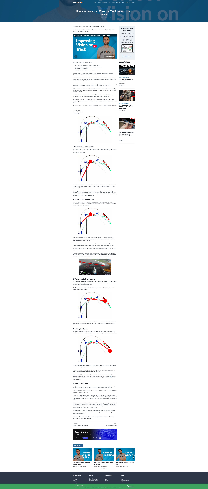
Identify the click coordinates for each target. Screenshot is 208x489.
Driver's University (104, 8)
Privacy (122, 479)
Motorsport (104, 2)
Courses (113, 2)
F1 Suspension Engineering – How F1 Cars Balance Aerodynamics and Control (126, 134)
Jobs (109, 2)
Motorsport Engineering (124, 77)
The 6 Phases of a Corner (111, 424)
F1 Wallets (106, 478)
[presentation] (127, 70)
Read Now (121, 85)
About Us (128, 2)
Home (95, 2)
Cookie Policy (123, 481)
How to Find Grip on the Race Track (80, 424)
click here (100, 283)
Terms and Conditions (125, 480)
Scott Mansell (101, 17)
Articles (99, 2)
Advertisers (123, 478)
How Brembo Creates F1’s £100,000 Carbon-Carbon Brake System (126, 107)
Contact (132, 2)
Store (123, 2)
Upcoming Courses (92, 478)
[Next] (133, 457)
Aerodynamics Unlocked (93, 479)
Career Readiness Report (93, 480)
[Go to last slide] (74, 457)
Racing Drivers (75, 481)
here (110, 376)
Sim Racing (118, 2)
